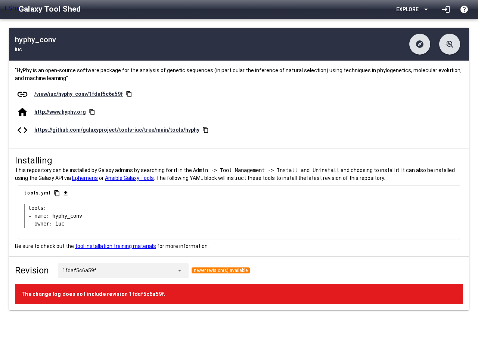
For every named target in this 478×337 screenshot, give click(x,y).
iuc (18, 49)
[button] (419, 44)
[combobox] (135, 270)
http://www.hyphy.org (60, 112)
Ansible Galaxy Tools (129, 178)
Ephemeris (85, 178)
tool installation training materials (115, 246)
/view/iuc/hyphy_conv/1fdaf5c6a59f (78, 94)
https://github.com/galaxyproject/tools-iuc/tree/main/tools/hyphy (116, 130)
